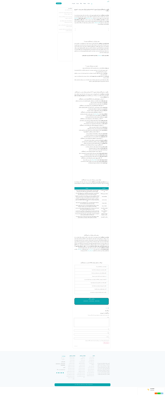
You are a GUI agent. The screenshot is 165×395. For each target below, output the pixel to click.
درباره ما (77, 3)
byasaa (75, 18)
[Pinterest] (63, 372)
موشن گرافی (80, 249)
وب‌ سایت (107, 336)
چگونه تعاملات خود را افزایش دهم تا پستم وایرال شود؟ (98, 282)
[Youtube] (58, 372)
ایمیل (108, 332)
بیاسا (77, 18)
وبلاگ (81, 3)
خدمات (89, 3)
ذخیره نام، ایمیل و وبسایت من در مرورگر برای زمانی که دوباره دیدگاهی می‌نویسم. (96, 340)
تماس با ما (73, 3)
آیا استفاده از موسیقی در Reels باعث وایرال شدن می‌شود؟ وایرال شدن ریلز (95, 279)
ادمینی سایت (91, 249)
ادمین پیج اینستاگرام (91, 228)
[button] (91, 266)
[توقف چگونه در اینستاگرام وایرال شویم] (108, 30)
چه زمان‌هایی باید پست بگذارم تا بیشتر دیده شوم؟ (99, 276)
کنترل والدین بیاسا (90, 250)
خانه (91, 3)
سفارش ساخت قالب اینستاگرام (91, 255)
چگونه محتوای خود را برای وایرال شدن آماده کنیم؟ (99, 269)
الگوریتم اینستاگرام (97, 22)
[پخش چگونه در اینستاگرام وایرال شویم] (108, 28)
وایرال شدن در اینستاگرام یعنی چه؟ (101, 266)
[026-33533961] (148, 389)
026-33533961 (152, 388)
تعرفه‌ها (85, 3)
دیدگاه (108, 317)
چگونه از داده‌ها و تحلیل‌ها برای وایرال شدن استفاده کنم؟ (98, 292)
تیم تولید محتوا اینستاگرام (89, 18)
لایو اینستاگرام (100, 55)
